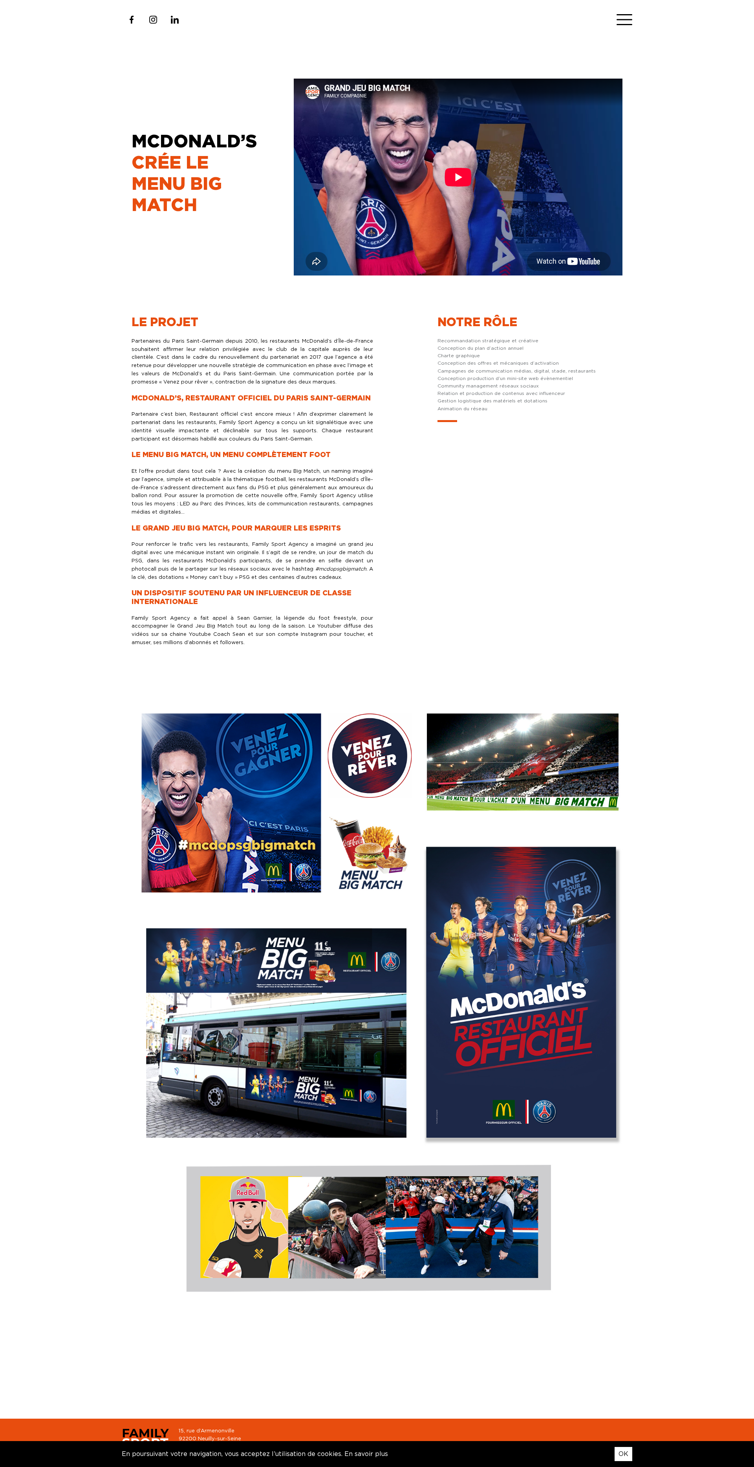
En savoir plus (366, 1454)
